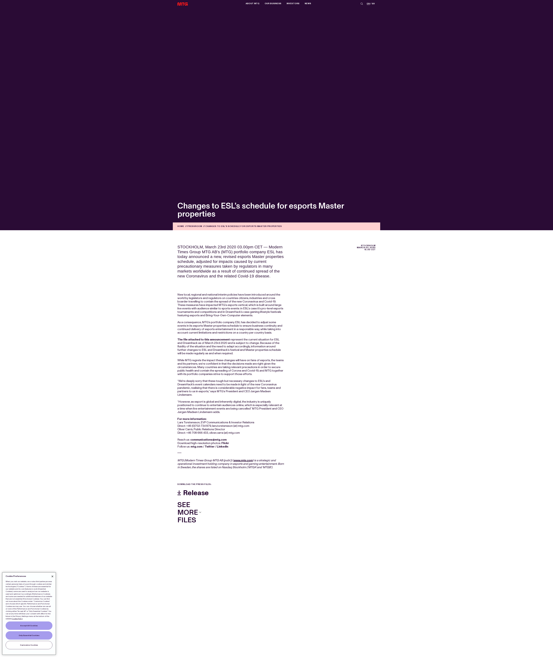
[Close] (52, 576)
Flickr (225, 443)
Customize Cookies (29, 645)
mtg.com (196, 446)
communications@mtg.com (208, 439)
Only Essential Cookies (29, 635)
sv (373, 4)
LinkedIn (222, 446)
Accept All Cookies (29, 626)
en (368, 4)
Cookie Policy (17, 619)
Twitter (210, 446)
